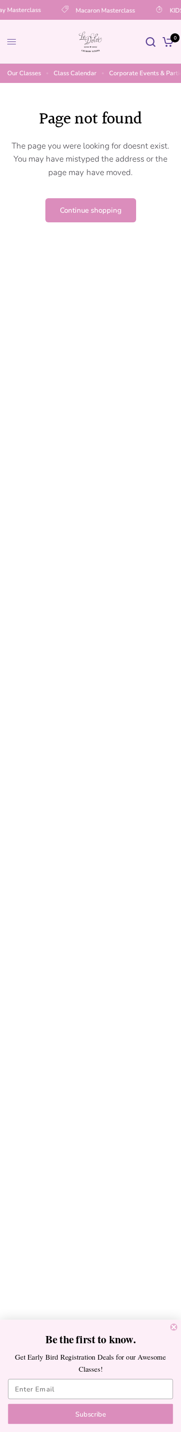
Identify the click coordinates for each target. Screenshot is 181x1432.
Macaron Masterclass (103, 10)
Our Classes (24, 73)
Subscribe (90, 1413)
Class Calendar (75, 73)
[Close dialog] (174, 1327)
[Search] (150, 42)
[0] (166, 42)
